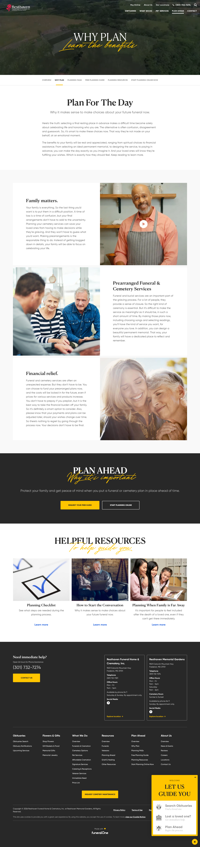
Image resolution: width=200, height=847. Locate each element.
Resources (108, 735)
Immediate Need (79, 778)
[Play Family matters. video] (143, 224)
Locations (165, 760)
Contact (192, 11)
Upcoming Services (21, 750)
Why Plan (59, 80)
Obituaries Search (20, 741)
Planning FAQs (74, 80)
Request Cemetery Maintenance (100, 794)
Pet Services (162, 11)
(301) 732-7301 (112, 678)
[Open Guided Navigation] (195, 842)
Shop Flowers (48, 741)
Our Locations (162, 5)
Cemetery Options (80, 750)
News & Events (167, 746)
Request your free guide (80, 505)
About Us (148, 5)
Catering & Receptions (82, 769)
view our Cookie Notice (135, 817)
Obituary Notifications (22, 746)
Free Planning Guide (94, 80)
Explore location (114, 716)
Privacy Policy (119, 810)
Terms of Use (137, 810)
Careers (164, 755)
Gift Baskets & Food (51, 746)
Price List (76, 783)
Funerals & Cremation (81, 746)
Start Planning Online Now (144, 80)
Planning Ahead (108, 755)
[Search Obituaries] (194, 5)
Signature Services (80, 764)
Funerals (105, 746)
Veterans (105, 750)
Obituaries (130, 11)
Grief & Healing (108, 760)
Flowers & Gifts (51, 735)
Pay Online (135, 5)
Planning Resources (118, 80)
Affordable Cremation (81, 760)
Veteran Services (79, 773)
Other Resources (109, 764)
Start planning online (121, 505)
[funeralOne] (100, 832)
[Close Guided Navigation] (195, 777)
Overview (46, 80)
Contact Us (26, 678)
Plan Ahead (178, 11)
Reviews (164, 750)
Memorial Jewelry (50, 755)
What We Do (146, 11)
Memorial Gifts (49, 750)
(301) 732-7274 (27, 667)
